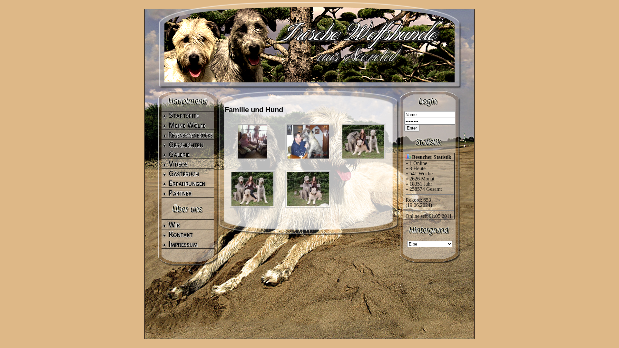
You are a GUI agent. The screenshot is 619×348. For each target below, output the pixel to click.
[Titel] (252, 174)
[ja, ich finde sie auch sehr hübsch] (363, 126)
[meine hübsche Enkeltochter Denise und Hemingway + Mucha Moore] (308, 174)
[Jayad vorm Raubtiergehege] (252, 126)
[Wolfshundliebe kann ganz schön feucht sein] (308, 126)
